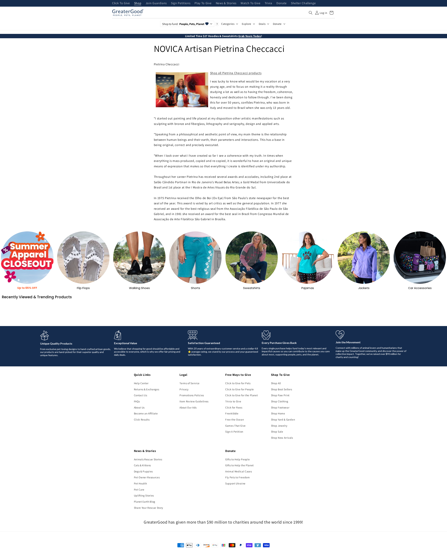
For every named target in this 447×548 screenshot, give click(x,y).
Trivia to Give (233, 401)
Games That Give (235, 425)
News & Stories (226, 3)
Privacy (184, 389)
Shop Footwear (280, 407)
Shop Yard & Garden (283, 419)
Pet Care (139, 489)
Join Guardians (156, 3)
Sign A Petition (234, 431)
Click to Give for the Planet (241, 395)
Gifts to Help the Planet (239, 465)
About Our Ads (188, 407)
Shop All (276, 383)
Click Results (142, 419)
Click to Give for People (239, 389)
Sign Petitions (180, 3)
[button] (311, 13)
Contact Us (140, 395)
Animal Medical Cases (238, 471)
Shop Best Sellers (281, 389)
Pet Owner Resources (147, 477)
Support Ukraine (235, 483)
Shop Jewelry (279, 425)
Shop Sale (277, 431)
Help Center (141, 383)
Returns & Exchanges (146, 389)
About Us (139, 407)
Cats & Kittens (142, 465)
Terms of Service (189, 383)
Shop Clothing (279, 401)
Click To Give (121, 3)
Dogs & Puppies (143, 471)
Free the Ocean (234, 419)
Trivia (268, 3)
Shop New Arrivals (282, 437)
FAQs (137, 401)
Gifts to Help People (237, 459)
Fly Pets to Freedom (237, 477)
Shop (137, 3)
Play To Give (203, 3)
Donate (281, 3)
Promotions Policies (191, 395)
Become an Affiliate (146, 413)
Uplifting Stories (144, 495)
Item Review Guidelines (193, 401)
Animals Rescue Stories (148, 459)
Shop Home (278, 413)
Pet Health (140, 483)
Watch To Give (251, 3)
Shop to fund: (183, 24)
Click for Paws (233, 407)
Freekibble (232, 413)
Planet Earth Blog (144, 501)
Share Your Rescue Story (148, 507)
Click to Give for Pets (238, 383)
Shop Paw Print (280, 395)
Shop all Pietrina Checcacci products (236, 73)
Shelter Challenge (303, 3)
